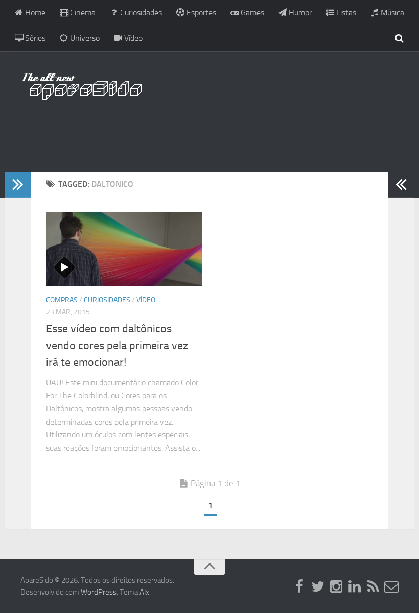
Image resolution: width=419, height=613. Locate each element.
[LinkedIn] (354, 587)
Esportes (200, 12)
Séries (34, 38)
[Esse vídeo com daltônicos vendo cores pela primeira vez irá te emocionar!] (124, 249)
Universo (84, 38)
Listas (345, 12)
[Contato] (391, 587)
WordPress (99, 592)
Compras (62, 300)
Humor (299, 12)
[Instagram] (336, 587)
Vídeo (132, 38)
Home (34, 12)
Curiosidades (140, 12)
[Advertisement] (209, 130)
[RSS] (373, 587)
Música (391, 12)
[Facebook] (299, 587)
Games (251, 12)
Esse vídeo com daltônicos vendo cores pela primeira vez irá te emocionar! (117, 345)
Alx (144, 592)
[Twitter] (318, 587)
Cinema (82, 12)
